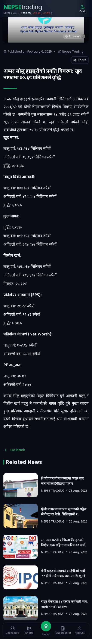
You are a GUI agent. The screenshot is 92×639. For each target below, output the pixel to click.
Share (82, 60)
